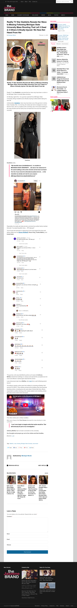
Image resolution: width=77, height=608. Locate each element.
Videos (43, 15)
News (12, 15)
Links (72, 605)
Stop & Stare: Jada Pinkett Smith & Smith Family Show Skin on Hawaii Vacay (47, 591)
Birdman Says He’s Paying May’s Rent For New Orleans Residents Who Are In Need (29, 582)
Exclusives (35, 15)
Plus (21, 447)
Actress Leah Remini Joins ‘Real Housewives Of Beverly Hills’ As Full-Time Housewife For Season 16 (32, 490)
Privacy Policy (44, 605)
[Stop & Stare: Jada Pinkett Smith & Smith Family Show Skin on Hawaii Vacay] (47, 585)
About (26, 1)
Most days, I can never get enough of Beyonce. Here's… (63, 62)
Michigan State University (26, 443)
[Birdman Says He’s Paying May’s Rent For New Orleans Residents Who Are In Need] (29, 574)
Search (67, 605)
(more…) (63, 81)
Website (9, 545)
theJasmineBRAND (15, 605)
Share (32, 447)
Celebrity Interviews (23, 15)
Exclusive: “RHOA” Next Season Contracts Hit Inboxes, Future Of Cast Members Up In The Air (63, 37)
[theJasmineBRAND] (9, 8)
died (30, 381)
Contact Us (34, 1)
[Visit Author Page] (9, 457)
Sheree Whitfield (23, 232)
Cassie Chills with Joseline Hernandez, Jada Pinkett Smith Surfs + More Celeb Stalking (46, 579)
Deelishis (12, 443)
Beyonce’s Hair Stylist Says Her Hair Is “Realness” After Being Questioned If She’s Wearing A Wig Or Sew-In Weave (29, 593)
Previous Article (14, 465)
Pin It (26, 447)
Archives (62, 605)
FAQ (30, 1)
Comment (9, 516)
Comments (65, 44)
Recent (59, 44)
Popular (53, 44)
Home (22, 1)
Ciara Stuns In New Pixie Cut (28, 597)
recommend (35, 443)
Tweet (10, 447)
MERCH (63, 15)
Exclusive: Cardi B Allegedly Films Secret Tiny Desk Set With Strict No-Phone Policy (64, 27)
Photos (56, 15)
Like (16, 447)
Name (8, 534)
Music (49, 15)
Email (8, 539)
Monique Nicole (12, 35)
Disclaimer (37, 605)
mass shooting (17, 443)
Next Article (42, 465)
